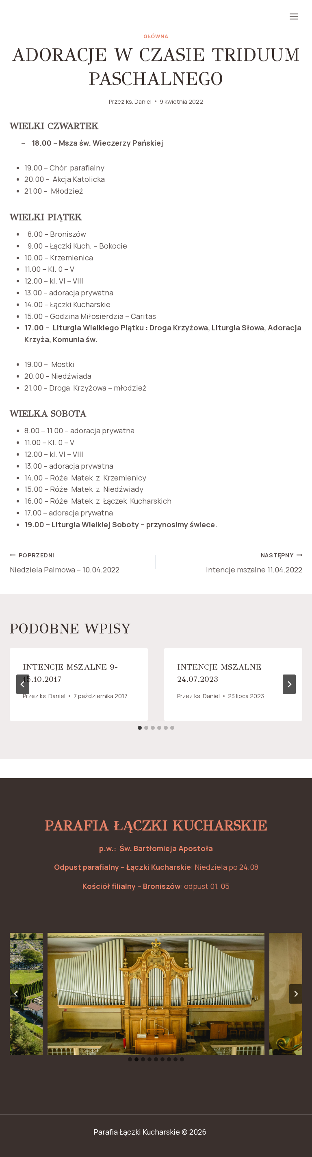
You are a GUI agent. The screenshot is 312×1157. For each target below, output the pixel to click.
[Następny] (289, 684)
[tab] (140, 728)
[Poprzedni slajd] (16, 994)
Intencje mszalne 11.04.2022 (254, 563)
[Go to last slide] (22, 684)
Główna (156, 36)
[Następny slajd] (295, 994)
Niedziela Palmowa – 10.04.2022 (64, 563)
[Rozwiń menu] (293, 16)
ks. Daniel (139, 101)
